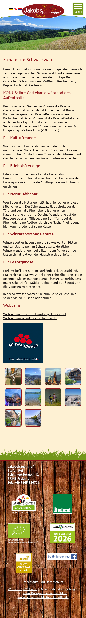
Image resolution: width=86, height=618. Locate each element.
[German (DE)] (11, 10)
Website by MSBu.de (22, 589)
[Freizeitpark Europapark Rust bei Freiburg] (13, 397)
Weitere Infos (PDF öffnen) (40, 130)
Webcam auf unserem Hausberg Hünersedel (34, 314)
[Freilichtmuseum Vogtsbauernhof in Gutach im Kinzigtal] (73, 376)
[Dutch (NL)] (20, 10)
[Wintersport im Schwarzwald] (73, 397)
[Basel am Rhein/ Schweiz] (33, 418)
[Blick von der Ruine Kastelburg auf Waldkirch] (33, 376)
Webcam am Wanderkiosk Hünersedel (30, 318)
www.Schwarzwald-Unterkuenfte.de (43, 597)
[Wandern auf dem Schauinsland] (53, 397)
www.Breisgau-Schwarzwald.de (45, 593)
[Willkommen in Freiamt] (13, 376)
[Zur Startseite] (43, 4)
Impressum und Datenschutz (43, 582)
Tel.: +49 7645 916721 (23, 482)
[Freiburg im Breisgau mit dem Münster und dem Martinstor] (53, 376)
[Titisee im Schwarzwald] (33, 397)
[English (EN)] (15, 10)
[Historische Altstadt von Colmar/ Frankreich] (13, 418)
